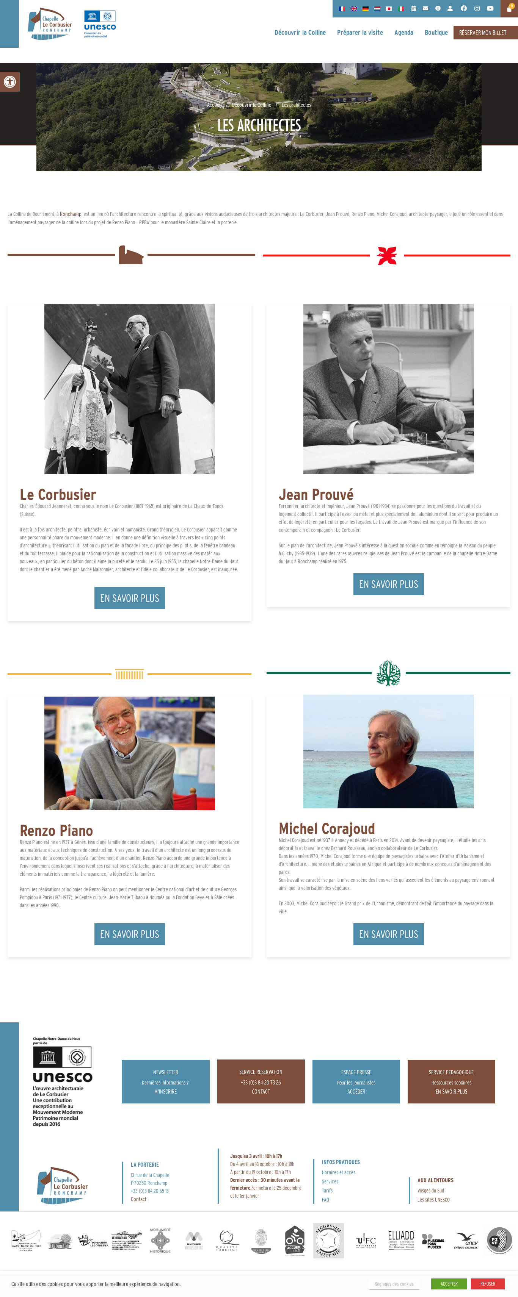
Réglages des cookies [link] (394, 1284)
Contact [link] (138, 1199)
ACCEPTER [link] (449, 1284)
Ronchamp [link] (71, 214)
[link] (10, 82)
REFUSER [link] (487, 1284)
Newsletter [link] (165, 1072)
